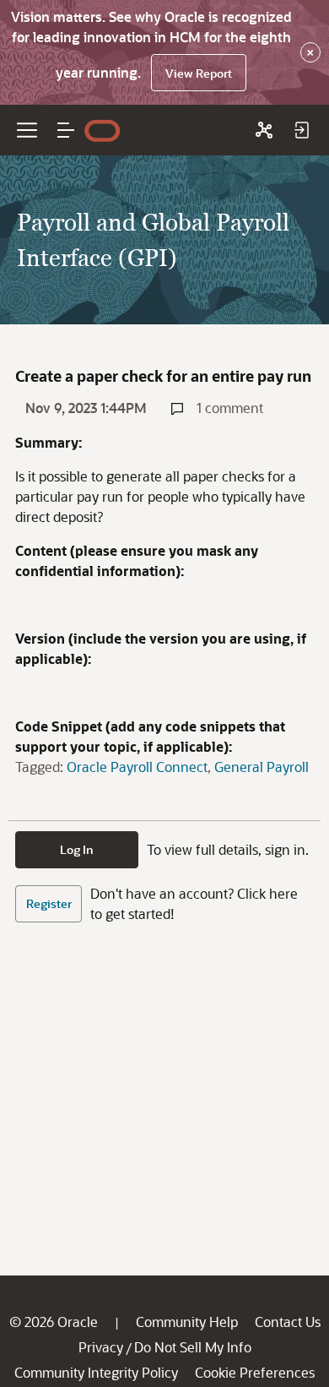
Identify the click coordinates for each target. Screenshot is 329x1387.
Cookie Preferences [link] (255, 1372)
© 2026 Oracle (53, 1321)
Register (49, 903)
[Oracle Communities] (264, 130)
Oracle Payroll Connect (137, 766)
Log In (77, 849)
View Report (198, 73)
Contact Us (288, 1321)
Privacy (100, 1347)
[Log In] (301, 130)
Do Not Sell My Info (192, 1347)
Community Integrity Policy (96, 1372)
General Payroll (261, 766)
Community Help (187, 1321)
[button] (65, 130)
